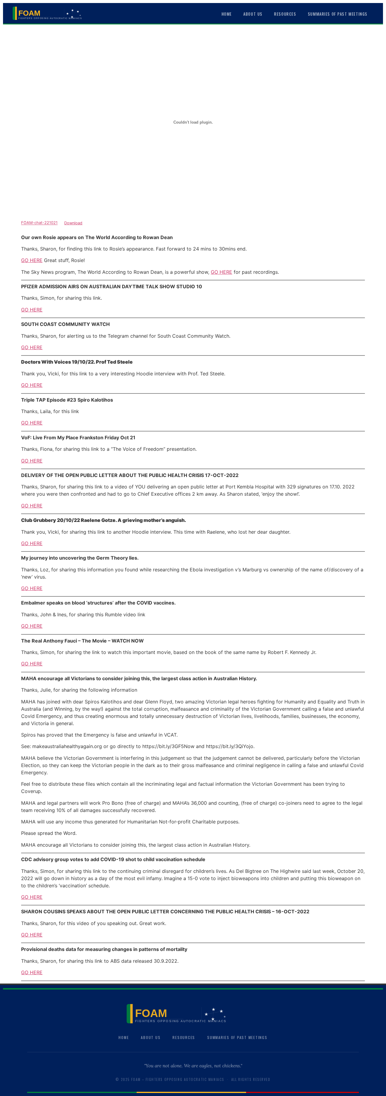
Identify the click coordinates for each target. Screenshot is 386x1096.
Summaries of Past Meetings (338, 14)
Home (227, 14)
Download (73, 223)
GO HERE (32, 260)
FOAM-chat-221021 (39, 223)
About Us (253, 14)
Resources (285, 14)
